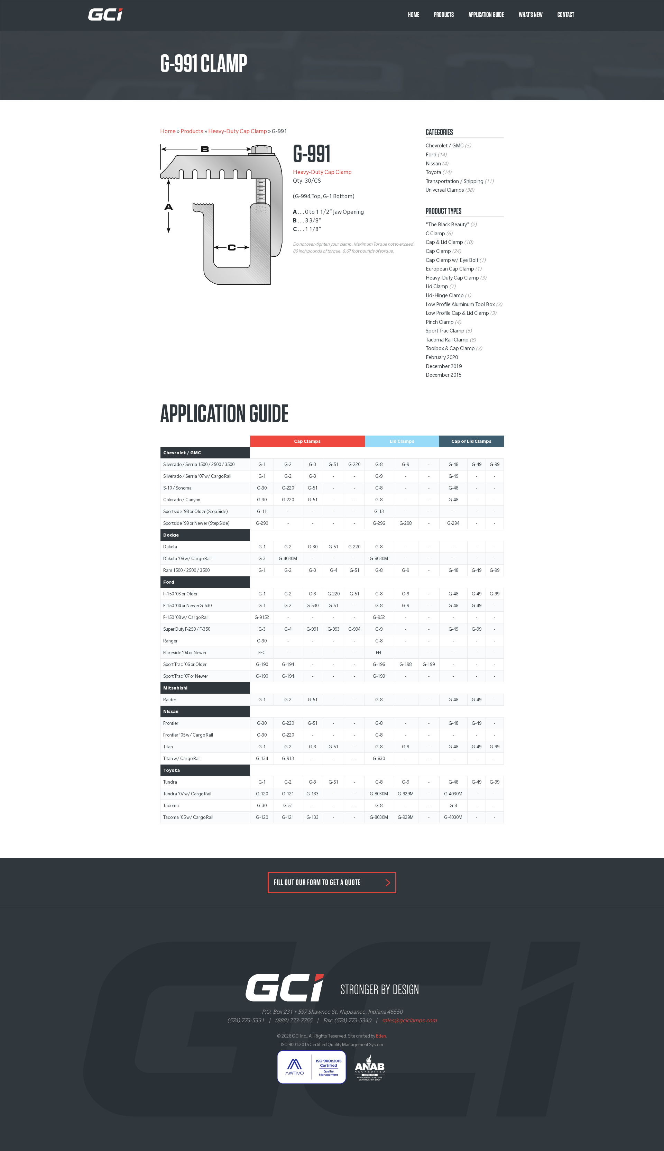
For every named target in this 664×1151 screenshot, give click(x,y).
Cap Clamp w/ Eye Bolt (452, 261)
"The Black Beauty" (447, 225)
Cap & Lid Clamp (444, 243)
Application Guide (486, 15)
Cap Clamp (438, 252)
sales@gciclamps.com (409, 1021)
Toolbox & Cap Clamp (450, 349)
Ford (431, 155)
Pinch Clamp (440, 323)
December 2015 (444, 376)
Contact (565, 15)
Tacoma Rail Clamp (447, 341)
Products (444, 15)
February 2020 (442, 358)
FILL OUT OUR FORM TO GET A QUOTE (317, 882)
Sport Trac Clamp (445, 332)
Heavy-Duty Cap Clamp (237, 132)
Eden (381, 1036)
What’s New (531, 15)
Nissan (433, 164)
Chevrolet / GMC (445, 146)
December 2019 (444, 367)
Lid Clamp (437, 287)
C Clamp (435, 234)
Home (413, 15)
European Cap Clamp (450, 270)
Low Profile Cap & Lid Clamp (457, 314)
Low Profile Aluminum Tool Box (460, 305)
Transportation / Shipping (454, 182)
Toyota (433, 173)
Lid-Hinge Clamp (445, 296)
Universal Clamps (445, 191)
